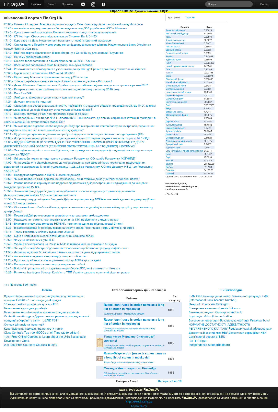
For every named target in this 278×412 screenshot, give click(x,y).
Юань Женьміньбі (175, 43)
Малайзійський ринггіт (177, 82)
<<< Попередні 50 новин (20, 284)
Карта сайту (139, 406)
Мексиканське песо (176, 85)
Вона (168, 75)
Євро (168, 153)
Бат (167, 118)
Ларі (168, 157)
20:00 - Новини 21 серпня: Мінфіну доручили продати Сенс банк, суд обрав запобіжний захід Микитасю (73, 24)
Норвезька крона (174, 95)
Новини (36, 4)
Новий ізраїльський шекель (180, 66)
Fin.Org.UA (14, 4)
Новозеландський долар (178, 92)
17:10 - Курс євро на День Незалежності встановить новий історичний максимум (57, 40)
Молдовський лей (175, 88)
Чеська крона (172, 46)
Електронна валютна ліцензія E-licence (215, 308)
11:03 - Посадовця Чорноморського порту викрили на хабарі (44, 264)
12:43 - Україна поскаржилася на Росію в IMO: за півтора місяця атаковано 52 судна (60, 244)
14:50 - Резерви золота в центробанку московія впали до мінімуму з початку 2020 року (61, 89)
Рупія (168, 62)
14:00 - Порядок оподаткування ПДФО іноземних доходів (42, 175)
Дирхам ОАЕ (172, 121)
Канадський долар (175, 40)
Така (168, 36)
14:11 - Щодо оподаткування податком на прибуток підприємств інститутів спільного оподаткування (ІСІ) (74, 134)
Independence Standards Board (209, 345)
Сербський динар (175, 137)
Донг (168, 105)
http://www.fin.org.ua (139, 402)
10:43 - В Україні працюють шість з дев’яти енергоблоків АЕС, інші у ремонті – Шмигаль (62, 268)
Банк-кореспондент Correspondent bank (215, 312)
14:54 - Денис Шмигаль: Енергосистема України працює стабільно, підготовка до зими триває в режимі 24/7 (76, 85)
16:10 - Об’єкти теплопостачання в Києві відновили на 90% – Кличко (49, 61)
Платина (170, 170)
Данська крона (173, 49)
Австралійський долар (177, 33)
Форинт (169, 56)
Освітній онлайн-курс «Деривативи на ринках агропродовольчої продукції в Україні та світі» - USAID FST (46, 318)
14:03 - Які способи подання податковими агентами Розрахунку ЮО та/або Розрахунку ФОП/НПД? (70, 158)
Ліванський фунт (174, 79)
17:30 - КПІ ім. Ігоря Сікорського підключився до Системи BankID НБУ (50, 36)
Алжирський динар (175, 30)
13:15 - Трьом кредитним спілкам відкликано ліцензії (39, 231)
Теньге (169, 72)
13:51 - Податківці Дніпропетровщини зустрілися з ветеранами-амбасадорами (56, 215)
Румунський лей (174, 144)
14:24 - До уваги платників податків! (27, 101)
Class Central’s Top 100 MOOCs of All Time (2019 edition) (41, 332)
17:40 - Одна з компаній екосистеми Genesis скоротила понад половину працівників (60, 32)
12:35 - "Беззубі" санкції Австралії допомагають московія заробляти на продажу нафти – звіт (65, 248)
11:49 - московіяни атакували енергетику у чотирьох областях (45, 256)
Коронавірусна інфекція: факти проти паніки (33, 328)
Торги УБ (190, 17)
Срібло (169, 166)
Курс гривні (174, 17)
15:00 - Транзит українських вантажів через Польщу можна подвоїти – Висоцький (58, 81)
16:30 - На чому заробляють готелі (27, 57)
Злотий (169, 160)
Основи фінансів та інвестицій (24, 324)
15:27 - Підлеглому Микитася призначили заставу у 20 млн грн (46, 77)
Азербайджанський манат (179, 140)
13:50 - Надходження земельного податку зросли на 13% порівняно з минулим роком (61, 219)
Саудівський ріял (174, 98)
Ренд (168, 108)
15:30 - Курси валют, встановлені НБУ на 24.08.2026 (39, 73)
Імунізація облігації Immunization (210, 316)
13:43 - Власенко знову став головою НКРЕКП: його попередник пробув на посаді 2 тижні (63, 223)
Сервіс (264, 4)
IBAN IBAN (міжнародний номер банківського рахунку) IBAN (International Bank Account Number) (228, 298)
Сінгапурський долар (176, 101)
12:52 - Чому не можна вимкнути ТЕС (29, 240)
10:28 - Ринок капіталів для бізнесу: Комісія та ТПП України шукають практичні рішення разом (66, 272)
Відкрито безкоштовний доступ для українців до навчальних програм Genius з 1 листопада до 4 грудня (43, 298)
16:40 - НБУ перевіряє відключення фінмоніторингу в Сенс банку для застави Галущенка (63, 52)
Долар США (172, 134)
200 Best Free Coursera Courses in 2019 (30, 345)
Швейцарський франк (177, 114)
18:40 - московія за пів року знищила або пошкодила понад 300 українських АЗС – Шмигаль (65, 28)
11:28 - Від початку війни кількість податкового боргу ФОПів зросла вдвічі (52, 260)
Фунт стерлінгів (173, 131)
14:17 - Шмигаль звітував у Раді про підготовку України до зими (46, 113)
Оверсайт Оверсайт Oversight (208, 304)
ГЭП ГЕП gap (197, 341)
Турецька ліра (173, 147)
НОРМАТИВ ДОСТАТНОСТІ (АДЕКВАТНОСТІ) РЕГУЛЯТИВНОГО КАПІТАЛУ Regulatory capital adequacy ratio (230, 326)
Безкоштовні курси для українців (25, 308)
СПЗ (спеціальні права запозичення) (185, 150)
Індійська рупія (173, 59)
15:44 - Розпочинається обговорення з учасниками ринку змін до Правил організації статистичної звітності (75, 69)
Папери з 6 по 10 (170, 381)
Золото (169, 163)
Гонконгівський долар (177, 53)
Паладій (170, 173)
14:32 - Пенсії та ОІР (18, 93)
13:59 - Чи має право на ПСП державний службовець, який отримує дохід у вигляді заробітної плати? (72, 179)
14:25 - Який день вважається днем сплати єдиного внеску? (44, 97)
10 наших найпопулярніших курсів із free (31, 304)
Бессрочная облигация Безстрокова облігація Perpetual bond (229, 320)
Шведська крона (174, 111)
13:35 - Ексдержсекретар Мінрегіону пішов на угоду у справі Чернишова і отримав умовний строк (69, 227)
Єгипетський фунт (175, 127)
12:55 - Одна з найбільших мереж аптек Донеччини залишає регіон (49, 236)
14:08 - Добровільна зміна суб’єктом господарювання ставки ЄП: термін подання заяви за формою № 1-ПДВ (76, 138)
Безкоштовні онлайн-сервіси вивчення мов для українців (41, 312)
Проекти (67, 4)
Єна (168, 69)
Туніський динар (174, 124)
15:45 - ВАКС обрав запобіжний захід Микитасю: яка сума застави (48, 65)
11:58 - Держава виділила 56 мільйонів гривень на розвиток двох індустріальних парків (62, 252)
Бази (50, 4)
